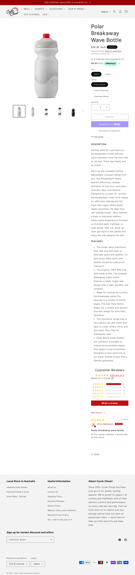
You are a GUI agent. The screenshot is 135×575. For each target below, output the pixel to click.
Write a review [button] (110, 403)
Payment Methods (56, 501)
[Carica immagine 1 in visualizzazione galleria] (19, 111)
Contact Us (53, 492)
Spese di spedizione (113, 51)
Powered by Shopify (32, 573)
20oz (98, 75)
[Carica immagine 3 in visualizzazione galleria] (46, 111)
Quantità (94, 102)
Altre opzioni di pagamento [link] (109, 130)
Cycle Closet (18, 573)
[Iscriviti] (51, 540)
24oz (109, 75)
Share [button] (97, 454)
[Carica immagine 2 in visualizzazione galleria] (33, 111)
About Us (52, 487)
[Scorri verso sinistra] (9, 111)
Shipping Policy (55, 496)
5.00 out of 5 (117, 375)
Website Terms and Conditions (62, 510)
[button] (27, 9)
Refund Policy (54, 506)
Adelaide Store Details (17, 487)
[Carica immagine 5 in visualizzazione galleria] (73, 111)
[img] (97, 420)
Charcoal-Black (103, 97)
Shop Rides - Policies (16, 496)
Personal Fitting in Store (18, 492)
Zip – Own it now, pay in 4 (60, 519)
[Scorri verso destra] (83, 111)
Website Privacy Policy (58, 515)
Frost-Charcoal (102, 91)
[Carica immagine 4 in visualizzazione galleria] (60, 111)
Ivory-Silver (101, 85)
